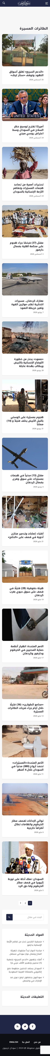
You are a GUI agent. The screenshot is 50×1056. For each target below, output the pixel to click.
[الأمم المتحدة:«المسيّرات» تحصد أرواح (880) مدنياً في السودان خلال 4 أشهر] (25, 741)
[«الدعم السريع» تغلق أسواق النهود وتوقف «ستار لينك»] (25, 50)
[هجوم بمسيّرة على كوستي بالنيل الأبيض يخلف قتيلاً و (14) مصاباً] (25, 396)
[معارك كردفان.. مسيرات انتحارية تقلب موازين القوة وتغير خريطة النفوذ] (25, 279)
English (13, 1042)
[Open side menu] (46, 3)
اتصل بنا (26, 1042)
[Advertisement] (25, 18)
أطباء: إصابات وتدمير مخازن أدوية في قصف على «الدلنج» (25, 535)
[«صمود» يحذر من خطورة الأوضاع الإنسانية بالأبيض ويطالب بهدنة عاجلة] (25, 337)
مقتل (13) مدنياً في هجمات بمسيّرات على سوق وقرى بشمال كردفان (26, 479)
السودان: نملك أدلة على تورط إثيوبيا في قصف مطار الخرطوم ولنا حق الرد (25, 882)
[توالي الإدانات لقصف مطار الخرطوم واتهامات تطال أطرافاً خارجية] (25, 799)
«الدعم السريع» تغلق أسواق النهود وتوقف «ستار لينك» (26, 73)
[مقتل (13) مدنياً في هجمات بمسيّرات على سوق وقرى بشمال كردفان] (25, 454)
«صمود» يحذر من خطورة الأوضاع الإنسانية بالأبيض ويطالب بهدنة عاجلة (28, 362)
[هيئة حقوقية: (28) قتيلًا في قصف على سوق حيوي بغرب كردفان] (25, 567)
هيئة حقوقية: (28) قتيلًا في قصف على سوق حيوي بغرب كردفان (26, 592)
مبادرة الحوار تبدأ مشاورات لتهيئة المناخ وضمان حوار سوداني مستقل (26, 952)
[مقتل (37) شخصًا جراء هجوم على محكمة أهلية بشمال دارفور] (25, 221)
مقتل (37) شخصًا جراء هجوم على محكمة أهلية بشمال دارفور (26, 246)
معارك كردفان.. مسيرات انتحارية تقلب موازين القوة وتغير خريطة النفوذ (27, 304)
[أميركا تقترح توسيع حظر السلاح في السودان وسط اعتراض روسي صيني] (25, 105)
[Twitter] (25, 1026)
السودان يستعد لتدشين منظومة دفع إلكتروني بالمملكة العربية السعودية (24, 970)
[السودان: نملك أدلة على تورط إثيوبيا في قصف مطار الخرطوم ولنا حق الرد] (25, 857)
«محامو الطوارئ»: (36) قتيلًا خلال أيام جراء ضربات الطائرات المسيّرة (25, 708)
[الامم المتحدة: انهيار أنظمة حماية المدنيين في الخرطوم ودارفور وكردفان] (25, 625)
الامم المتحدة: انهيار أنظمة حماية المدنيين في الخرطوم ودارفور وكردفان (26, 650)
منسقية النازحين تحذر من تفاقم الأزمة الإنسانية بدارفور (24, 943)
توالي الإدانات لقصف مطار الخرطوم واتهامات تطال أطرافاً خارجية (27, 824)
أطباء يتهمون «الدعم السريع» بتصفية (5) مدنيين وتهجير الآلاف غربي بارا (24, 961)
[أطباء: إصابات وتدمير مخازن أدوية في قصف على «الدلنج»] (25, 512)
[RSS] (17, 1026)
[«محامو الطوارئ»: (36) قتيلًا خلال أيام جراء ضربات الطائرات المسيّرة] (25, 683)
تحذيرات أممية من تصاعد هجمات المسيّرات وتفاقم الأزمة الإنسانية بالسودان (28, 188)
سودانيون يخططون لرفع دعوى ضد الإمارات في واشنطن (26, 979)
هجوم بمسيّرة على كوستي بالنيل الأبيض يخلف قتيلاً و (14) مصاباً (25, 421)
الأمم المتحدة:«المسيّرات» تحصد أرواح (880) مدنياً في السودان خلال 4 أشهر (27, 766)
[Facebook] (32, 1026)
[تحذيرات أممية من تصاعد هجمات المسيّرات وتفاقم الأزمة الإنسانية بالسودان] (25, 163)
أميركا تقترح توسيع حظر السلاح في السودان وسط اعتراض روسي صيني (27, 130)
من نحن (37, 1042)
